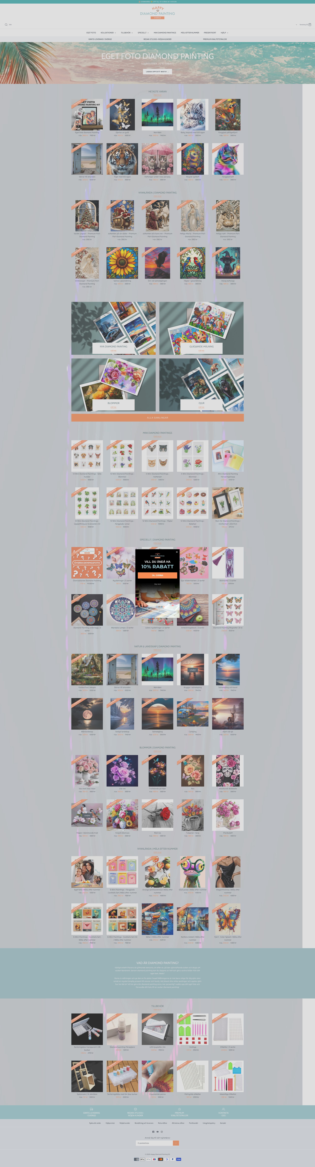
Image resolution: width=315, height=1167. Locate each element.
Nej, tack (157, 584)
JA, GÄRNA (157, 575)
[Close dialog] (176, 552)
